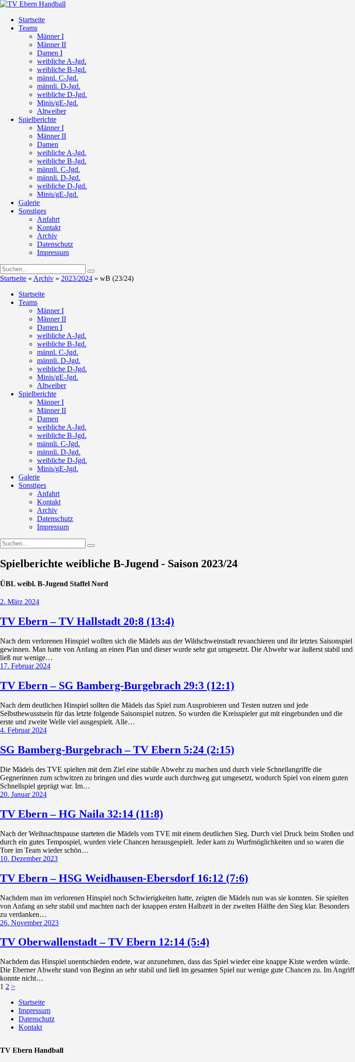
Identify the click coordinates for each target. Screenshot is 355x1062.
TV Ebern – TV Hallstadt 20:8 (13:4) (87, 621)
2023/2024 (76, 278)
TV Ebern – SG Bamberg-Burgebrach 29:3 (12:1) (117, 686)
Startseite (13, 278)
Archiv (43, 278)
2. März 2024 (19, 602)
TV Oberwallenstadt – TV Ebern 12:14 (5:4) (104, 942)
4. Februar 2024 (23, 730)
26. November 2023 (29, 923)
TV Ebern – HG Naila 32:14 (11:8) (81, 814)
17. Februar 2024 (25, 666)
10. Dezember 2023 (29, 858)
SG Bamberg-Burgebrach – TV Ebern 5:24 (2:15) (117, 750)
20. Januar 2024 (23, 794)
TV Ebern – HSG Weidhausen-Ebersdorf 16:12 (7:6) (124, 878)
